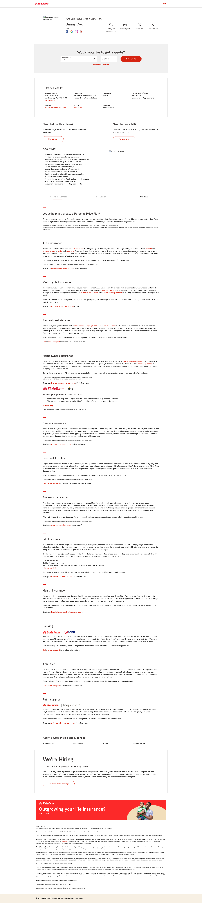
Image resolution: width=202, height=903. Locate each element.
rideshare (70, 251)
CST (145, 93)
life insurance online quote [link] (61, 577)
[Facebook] (67, 31)
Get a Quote (131, 59)
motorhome (79, 326)
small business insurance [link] (61, 525)
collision (149, 249)
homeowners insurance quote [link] (63, 383)
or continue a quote (101, 65)
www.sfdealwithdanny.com (55, 107)
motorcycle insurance (89, 293)
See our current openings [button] (59, 784)
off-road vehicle (110, 326)
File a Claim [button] (53, 139)
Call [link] (44, 342)
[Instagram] (76, 31)
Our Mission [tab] (101, 197)
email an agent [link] (54, 342)
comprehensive (49, 251)
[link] (125, 30)
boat (99, 326)
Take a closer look (49, 568)
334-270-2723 (79, 107)
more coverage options (113, 293)
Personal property (145, 364)
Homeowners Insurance (132, 361)
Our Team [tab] (144, 197)
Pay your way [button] (124, 139)
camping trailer (91, 326)
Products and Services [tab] (58, 197)
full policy (64, 841)
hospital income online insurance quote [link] (66, 612)
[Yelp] (81, 31)
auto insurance (77, 249)
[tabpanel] (101, 97)
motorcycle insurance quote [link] (62, 306)
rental (60, 251)
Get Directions (50, 100)
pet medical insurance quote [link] (62, 723)
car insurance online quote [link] (61, 268)
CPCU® (68, 28)
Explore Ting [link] (48, 405)
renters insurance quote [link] (61, 444)
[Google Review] (71, 31)
